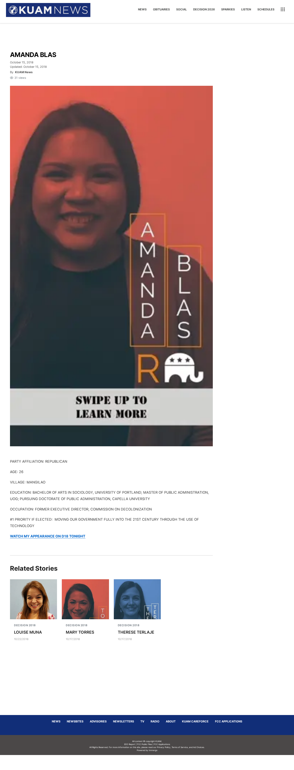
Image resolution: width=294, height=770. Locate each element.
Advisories (98, 721)
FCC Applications (228, 721)
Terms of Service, (180, 747)
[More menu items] (283, 9)
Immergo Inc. (153, 762)
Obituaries (161, 9)
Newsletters (123, 721)
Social (181, 9)
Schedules (265, 9)
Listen (246, 9)
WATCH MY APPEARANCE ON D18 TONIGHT (47, 536)
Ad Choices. (199, 747)
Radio (155, 721)
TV (142, 721)
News (142, 9)
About (171, 721)
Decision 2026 (204, 9)
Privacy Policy (163, 747)
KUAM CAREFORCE (195, 721)
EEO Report (129, 744)
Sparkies (228, 9)
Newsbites (75, 721)
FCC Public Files (144, 744)
